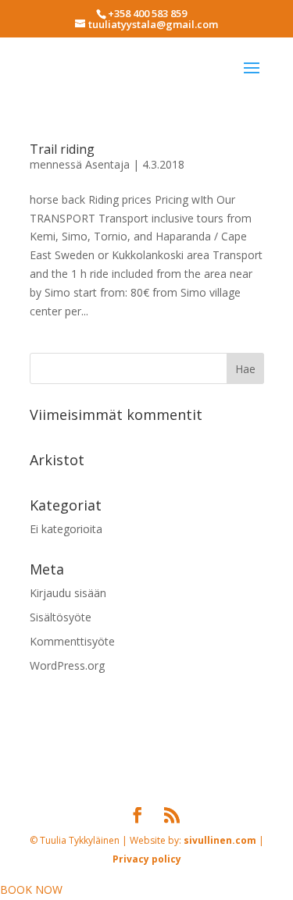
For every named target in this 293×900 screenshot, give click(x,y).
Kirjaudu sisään (68, 592)
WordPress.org (67, 665)
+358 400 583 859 (147, 13)
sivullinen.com (124, 747)
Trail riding (62, 149)
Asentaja (107, 164)
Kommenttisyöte (72, 641)
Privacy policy (206, 747)
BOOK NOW (31, 889)
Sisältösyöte (60, 617)
